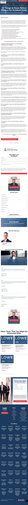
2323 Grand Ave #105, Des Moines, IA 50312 (17, 466)
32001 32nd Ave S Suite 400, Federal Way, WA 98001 (24, 492)
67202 (4, 429)
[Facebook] (19, 500)
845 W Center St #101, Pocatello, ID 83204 (17, 482)
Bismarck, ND (24, 444)
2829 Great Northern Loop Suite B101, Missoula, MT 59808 (11, 439)
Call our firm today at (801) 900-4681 (10, 41)
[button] (13, 143)
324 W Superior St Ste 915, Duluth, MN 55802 (24, 438)
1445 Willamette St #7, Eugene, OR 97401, (17, 429)
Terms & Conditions (19, 170)
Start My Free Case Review (14, 173)
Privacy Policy (14, 170)
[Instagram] (25, 500)
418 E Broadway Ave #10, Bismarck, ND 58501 (24, 447)
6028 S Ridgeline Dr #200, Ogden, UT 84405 (10, 491)
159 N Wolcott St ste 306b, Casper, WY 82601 (24, 473)
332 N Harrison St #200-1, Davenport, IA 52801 (10, 464)
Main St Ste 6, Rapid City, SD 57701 (17, 455)
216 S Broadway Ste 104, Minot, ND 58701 (17, 447)
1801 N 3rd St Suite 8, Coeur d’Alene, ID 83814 (3, 483)
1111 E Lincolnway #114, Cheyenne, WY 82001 (17, 473)
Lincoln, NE (24, 426)
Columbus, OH (24, 461)
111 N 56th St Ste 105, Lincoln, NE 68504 (24, 429)
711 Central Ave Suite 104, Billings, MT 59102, (3, 438)
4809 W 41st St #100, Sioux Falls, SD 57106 (10, 455)
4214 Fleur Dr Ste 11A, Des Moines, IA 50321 (10, 473)
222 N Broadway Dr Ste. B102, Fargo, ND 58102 (3, 447)
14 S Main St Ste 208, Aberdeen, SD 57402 (3, 464)
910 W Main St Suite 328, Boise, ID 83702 (10, 482)
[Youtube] (21, 500)
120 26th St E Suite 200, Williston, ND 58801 (3, 455)
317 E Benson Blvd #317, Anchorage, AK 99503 (24, 457)
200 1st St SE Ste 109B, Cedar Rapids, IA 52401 (3, 475)
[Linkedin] (23, 500)
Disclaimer (2, 500)
